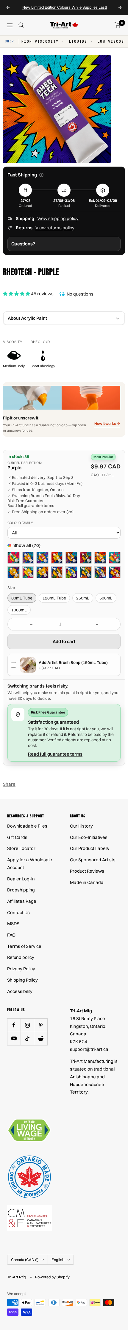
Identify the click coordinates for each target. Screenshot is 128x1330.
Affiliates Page (21, 901)
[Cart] (118, 25)
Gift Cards (17, 837)
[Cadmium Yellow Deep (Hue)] (13, 572)
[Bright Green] (13, 558)
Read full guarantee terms (30, 505)
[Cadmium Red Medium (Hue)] (115, 558)
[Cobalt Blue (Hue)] (100, 572)
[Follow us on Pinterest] (40, 1025)
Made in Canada (87, 882)
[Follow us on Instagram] (27, 1025)
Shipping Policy (22, 980)
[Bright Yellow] (57, 558)
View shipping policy (58, 218)
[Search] (21, 25)
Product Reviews (87, 871)
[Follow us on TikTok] (27, 1038)
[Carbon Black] (57, 572)
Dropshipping (21, 890)
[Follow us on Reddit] (40, 1038)
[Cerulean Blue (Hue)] (71, 572)
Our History (81, 826)
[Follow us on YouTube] (14, 1038)
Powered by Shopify (52, 1276)
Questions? (23, 244)
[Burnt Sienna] (71, 558)
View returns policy (54, 227)
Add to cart (64, 641)
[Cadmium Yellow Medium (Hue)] (42, 572)
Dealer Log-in (21, 879)
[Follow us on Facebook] (14, 1025)
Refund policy (20, 957)
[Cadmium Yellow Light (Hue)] (28, 572)
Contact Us (18, 912)
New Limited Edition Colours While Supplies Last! (64, 7)
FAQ (11, 935)
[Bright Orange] (28, 558)
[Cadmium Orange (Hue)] (100, 558)
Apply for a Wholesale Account (29, 863)
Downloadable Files (27, 826)
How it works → (107, 423)
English (57, 1259)
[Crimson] (115, 572)
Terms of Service (24, 946)
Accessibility (19, 991)
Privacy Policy (21, 968)
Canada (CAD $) (24, 1259)
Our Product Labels (89, 848)
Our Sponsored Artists (92, 859)
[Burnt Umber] (86, 558)
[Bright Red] (42, 558)
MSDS (13, 923)
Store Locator (21, 848)
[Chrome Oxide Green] (86, 572)
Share (9, 784)
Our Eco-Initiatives (88, 837)
